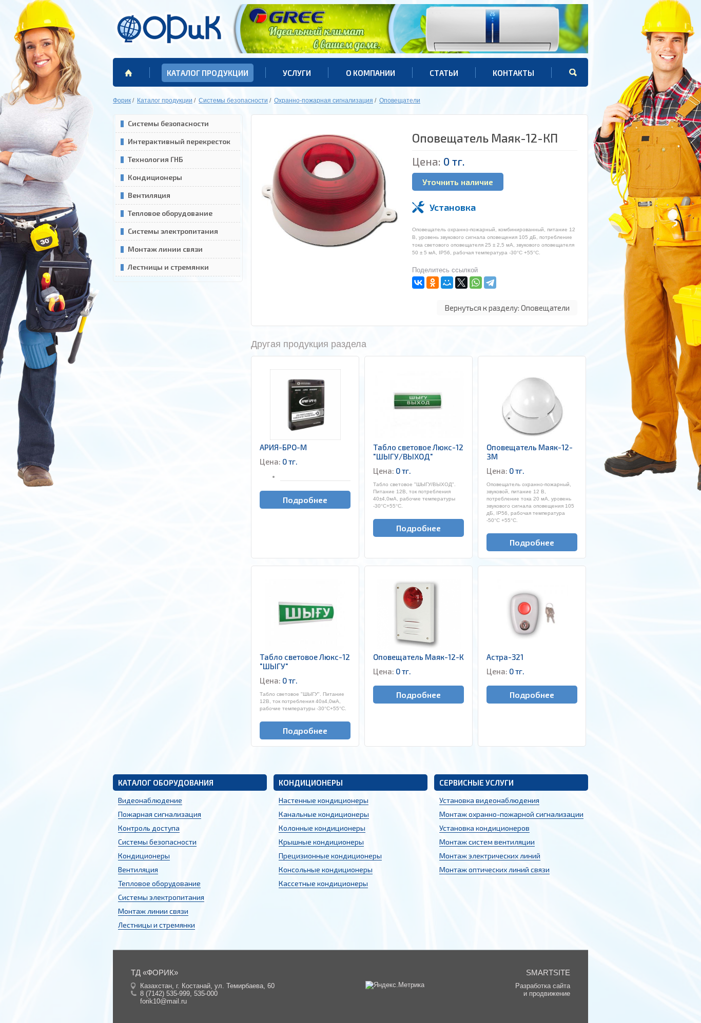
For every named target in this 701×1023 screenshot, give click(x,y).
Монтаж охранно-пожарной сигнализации (511, 814)
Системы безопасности (168, 123)
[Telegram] (490, 282)
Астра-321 (504, 656)
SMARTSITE (548, 972)
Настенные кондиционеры (323, 800)
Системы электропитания (173, 231)
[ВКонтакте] (418, 282)
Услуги (297, 72)
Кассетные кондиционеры (323, 883)
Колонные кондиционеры (322, 828)
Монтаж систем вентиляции (487, 841)
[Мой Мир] (447, 282)
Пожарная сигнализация (159, 814)
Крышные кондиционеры (321, 841)
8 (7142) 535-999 (165, 993)
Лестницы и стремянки (168, 267)
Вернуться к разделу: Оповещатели (507, 307)
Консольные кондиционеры (326, 869)
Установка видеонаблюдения (489, 800)
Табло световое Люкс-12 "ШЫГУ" (305, 661)
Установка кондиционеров (484, 828)
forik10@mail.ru (163, 1001)
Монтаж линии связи (165, 249)
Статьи (444, 72)
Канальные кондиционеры (324, 814)
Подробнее (305, 500)
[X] (461, 282)
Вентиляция (149, 195)
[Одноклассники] (432, 282)
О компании (370, 72)
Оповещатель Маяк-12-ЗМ (529, 452)
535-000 (206, 993)
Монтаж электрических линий (489, 855)
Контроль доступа (149, 828)
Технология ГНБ (155, 159)
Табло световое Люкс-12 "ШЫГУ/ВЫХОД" (418, 452)
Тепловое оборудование (170, 213)
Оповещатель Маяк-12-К (418, 656)
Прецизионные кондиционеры (330, 855)
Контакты (513, 72)
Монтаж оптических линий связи (494, 869)
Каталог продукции (207, 72)
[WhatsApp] (476, 282)
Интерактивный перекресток (179, 141)
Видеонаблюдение (150, 800)
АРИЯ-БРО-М (283, 447)
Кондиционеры (155, 177)
